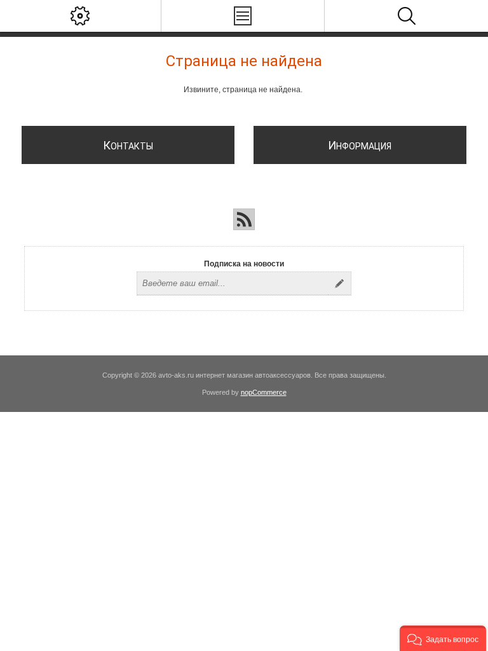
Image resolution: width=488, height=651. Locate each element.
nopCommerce (264, 392)
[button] (443, 638)
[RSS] (244, 219)
